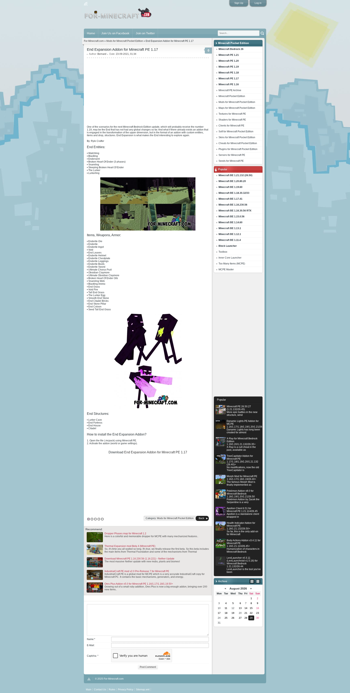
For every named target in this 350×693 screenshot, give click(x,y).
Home (91, 33)
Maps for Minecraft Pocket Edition (237, 108)
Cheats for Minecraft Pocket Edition (238, 143)
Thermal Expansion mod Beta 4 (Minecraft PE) (130, 546)
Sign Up (238, 3)
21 (245, 613)
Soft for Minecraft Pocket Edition (236, 131)
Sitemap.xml (142, 689)
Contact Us (100, 689)
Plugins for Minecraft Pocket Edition (238, 149)
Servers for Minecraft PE (232, 155)
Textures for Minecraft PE (232, 113)
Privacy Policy (125, 689)
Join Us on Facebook (115, 33)
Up (89, 678)
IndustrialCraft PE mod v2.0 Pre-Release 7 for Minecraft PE (137, 571)
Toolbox (223, 251)
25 (226, 617)
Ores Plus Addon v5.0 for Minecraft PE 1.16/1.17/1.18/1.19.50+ (139, 583)
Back (201, 518)
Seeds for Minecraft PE (231, 161)
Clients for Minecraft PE (231, 125)
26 (233, 617)
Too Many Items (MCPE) (232, 263)
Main (118, 15)
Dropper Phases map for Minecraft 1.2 (125, 533)
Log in (258, 3)
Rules (112, 689)
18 (226, 613)
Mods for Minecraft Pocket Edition (237, 102)
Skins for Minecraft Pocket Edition (237, 137)
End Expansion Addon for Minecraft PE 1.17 (155, 452)
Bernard (101, 54)
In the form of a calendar (252, 581)
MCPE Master (226, 269)
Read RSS (86, 4)
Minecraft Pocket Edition (232, 96)
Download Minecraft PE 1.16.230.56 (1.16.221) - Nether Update (139, 558)
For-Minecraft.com (94, 41)
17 (219, 613)
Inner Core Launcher (230, 257)
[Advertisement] (238, 336)
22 (251, 613)
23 (257, 613)
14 (245, 608)
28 (245, 617)
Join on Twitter (145, 33)
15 (251, 608)
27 (240, 617)
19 (233, 613)
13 (240, 608)
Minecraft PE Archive (230, 90)
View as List (257, 581)
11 (226, 608)
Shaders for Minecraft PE (232, 119)
